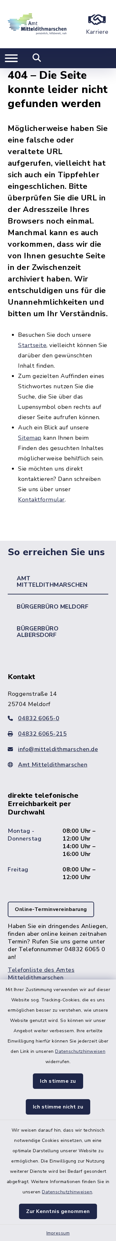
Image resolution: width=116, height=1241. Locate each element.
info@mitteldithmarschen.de (58, 749)
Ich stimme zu (58, 1081)
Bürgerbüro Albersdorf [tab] (37, 632)
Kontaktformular (41, 499)
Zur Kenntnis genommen (58, 1211)
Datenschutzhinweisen (80, 1051)
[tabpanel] (58, 833)
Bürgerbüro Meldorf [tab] (52, 607)
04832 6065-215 (42, 734)
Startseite (32, 345)
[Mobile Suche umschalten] (37, 58)
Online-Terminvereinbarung (51, 909)
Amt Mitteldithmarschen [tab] (52, 582)
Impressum (58, 1233)
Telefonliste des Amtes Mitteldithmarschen (41, 973)
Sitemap (30, 438)
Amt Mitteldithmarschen (52, 764)
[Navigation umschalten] (11, 58)
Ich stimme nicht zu (58, 1106)
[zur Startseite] (37, 24)
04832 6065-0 (38, 718)
